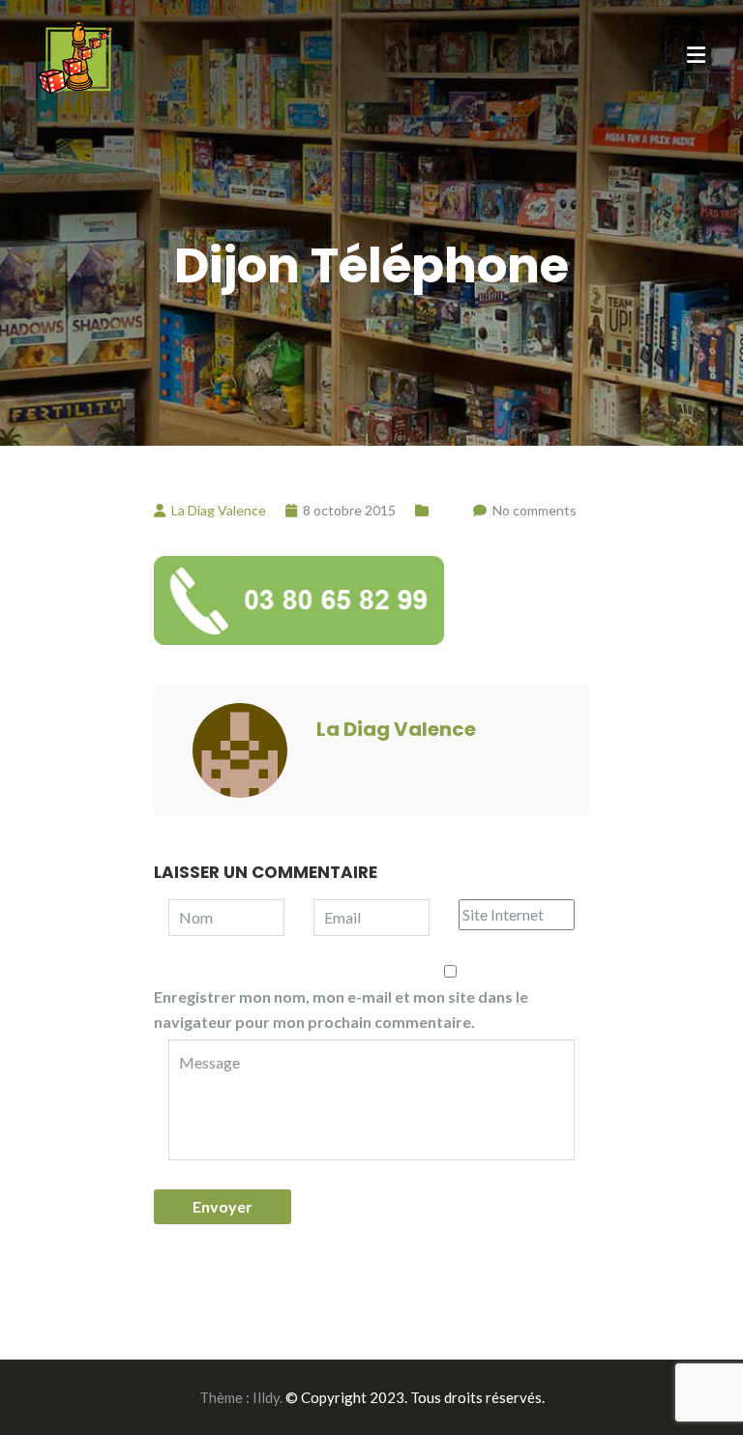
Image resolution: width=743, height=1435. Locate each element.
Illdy (266, 1397)
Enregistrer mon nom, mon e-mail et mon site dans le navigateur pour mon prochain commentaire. (341, 1009)
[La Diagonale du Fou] (75, 54)
